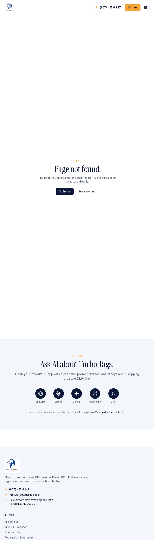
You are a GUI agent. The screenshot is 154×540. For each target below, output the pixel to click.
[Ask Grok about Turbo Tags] (113, 393)
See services (86, 191)
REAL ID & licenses (16, 527)
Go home (65, 191)
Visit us (132, 7)
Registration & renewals (19, 537)
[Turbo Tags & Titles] (10, 7)
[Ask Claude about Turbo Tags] (58, 393)
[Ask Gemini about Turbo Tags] (76, 393)
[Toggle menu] (145, 7)
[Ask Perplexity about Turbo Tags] (95, 393)
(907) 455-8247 (110, 7)
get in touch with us (112, 412)
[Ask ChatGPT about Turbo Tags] (40, 393)
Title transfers (13, 532)
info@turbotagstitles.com (24, 494)
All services (12, 521)
